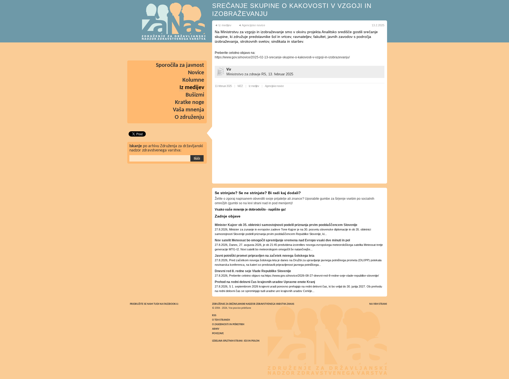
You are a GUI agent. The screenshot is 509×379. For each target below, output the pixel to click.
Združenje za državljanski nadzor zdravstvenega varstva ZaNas (253, 304)
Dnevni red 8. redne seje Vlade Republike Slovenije (253, 271)
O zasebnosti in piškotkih (228, 324)
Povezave (218, 333)
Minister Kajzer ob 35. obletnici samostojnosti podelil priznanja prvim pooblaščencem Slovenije (286, 225)
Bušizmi (195, 95)
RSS (214, 315)
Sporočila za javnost (180, 65)
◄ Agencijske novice (251, 25)
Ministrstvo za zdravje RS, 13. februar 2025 (259, 74)
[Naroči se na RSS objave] (136, 51)
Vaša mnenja (188, 110)
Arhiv (215, 329)
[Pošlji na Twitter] (183, 51)
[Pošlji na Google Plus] (167, 51)
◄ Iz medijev (223, 25)
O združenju (189, 117)
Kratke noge (189, 102)
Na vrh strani (378, 304)
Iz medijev (254, 86)
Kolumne (193, 80)
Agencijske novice (274, 86)
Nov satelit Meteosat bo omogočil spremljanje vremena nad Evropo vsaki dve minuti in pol (282, 240)
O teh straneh (221, 320)
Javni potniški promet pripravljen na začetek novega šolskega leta (264, 256)
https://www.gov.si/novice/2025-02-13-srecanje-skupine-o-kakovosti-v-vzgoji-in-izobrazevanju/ (282, 57)
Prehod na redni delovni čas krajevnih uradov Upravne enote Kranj (265, 282)
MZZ (240, 86)
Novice (196, 73)
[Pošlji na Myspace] (152, 51)
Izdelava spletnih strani (227, 340)
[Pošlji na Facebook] (198, 51)
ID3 (246, 340)
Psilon (255, 340)
